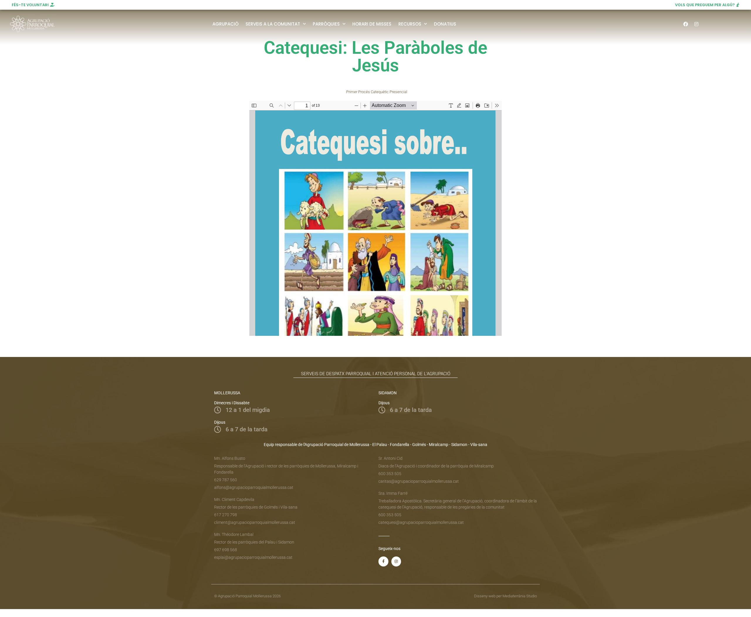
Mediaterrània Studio (520, 596)
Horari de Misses (371, 24)
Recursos (409, 24)
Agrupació (225, 24)
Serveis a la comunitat (273, 24)
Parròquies (326, 24)
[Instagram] (696, 24)
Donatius (445, 24)
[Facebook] (685, 24)
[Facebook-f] (383, 561)
